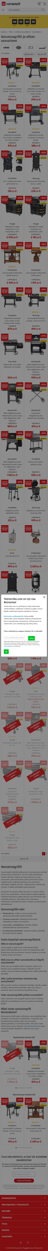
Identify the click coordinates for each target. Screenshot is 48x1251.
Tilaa (31, 638)
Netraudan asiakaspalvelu (14, 616)
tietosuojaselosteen (9, 646)
